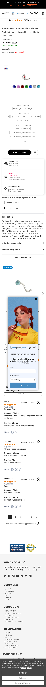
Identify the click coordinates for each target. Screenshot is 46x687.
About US (8, 589)
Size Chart (8, 635)
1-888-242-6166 (13, 202)
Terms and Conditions (12, 613)
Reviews (7, 633)
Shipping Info (9, 615)
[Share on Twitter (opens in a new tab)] (16, 432)
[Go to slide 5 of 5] (3, 293)
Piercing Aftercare (11, 639)
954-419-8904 (12, 208)
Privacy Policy (10, 611)
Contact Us (9, 619)
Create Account (10, 641)
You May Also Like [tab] (23, 258)
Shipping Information (12, 243)
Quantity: (23, 141)
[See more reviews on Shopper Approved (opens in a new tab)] (20, 432)
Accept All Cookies (23, 683)
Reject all (23, 678)
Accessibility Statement (13, 622)
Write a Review (23, 394)
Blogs (6, 600)
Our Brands (9, 591)
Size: (23, 105)
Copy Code (32, 6)
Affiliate (7, 597)
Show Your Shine (10, 648)
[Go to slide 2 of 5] (43, 293)
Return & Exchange (11, 617)
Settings (23, 673)
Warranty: (23, 125)
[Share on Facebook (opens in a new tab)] (12, 433)
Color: (23, 113)
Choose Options (24, 290)
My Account (9, 644)
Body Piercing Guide (12, 646)
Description (7, 217)
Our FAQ (7, 637)
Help (6, 595)
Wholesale (8, 593)
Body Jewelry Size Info (12, 249)
